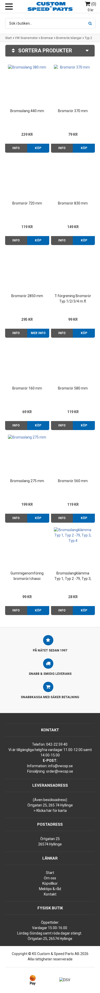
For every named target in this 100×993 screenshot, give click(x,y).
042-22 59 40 (56, 744)
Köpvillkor (50, 883)
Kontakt (50, 894)
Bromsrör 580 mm (73, 388)
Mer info (38, 333)
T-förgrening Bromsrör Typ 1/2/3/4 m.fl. (73, 298)
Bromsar (47, 38)
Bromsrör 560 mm (73, 481)
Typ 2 (88, 38)
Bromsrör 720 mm (27, 203)
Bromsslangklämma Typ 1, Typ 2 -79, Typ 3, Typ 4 (72, 576)
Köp (38, 148)
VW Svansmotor (26, 38)
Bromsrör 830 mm (73, 203)
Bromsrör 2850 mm (27, 296)
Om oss (50, 878)
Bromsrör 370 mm (73, 111)
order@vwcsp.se (59, 771)
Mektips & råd (50, 889)
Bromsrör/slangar (69, 38)
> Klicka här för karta (50, 811)
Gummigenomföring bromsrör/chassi (27, 576)
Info (16, 148)
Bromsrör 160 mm (27, 388)
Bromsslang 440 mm (27, 111)
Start (8, 38)
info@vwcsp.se (60, 766)
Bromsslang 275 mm (27, 481)
